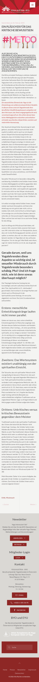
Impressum (32, 670)
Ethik (3, 498)
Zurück (6, 504)
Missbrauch (10, 498)
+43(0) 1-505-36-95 (21, 603)
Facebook (21, 610)
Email (21, 595)
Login (18, 558)
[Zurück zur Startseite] (16, 9)
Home (5, 670)
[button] (32, 4)
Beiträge (17, 544)
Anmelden (17, 538)
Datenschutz (19, 673)
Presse (12, 670)
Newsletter (21, 670)
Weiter (33, 504)
